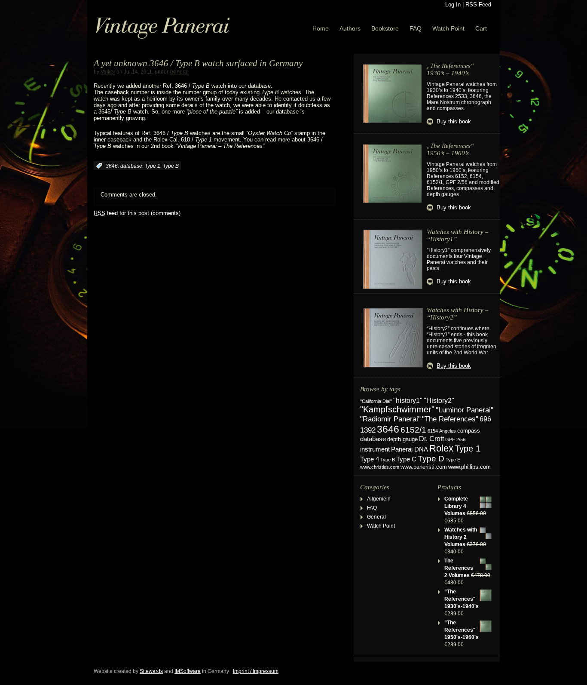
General (179, 72)
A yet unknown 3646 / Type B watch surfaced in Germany (198, 63)
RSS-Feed (478, 4)
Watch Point (448, 28)
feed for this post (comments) (137, 213)
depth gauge (402, 439)
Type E (453, 459)
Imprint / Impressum (255, 671)
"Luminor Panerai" (464, 409)
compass (468, 431)
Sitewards (151, 671)
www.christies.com (379, 467)
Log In (453, 4)
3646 (112, 166)
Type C (406, 459)
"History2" (439, 400)
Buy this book (454, 121)
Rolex (441, 448)
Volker (108, 72)
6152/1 (413, 429)
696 (485, 419)
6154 (433, 430)
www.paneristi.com (424, 467)
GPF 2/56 (455, 439)
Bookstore (385, 28)
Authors (350, 28)
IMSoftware (187, 671)
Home (320, 28)
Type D (431, 458)
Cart (481, 28)
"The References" (450, 419)
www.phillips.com (469, 467)
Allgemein (379, 499)
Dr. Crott (431, 438)
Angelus (447, 430)
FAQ (416, 28)
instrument (375, 449)
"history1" (407, 400)
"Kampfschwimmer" (397, 409)
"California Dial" (376, 401)
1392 (368, 430)
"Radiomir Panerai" (390, 419)
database (131, 166)
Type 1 (152, 166)
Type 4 (369, 459)
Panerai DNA (409, 449)
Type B (171, 166)
